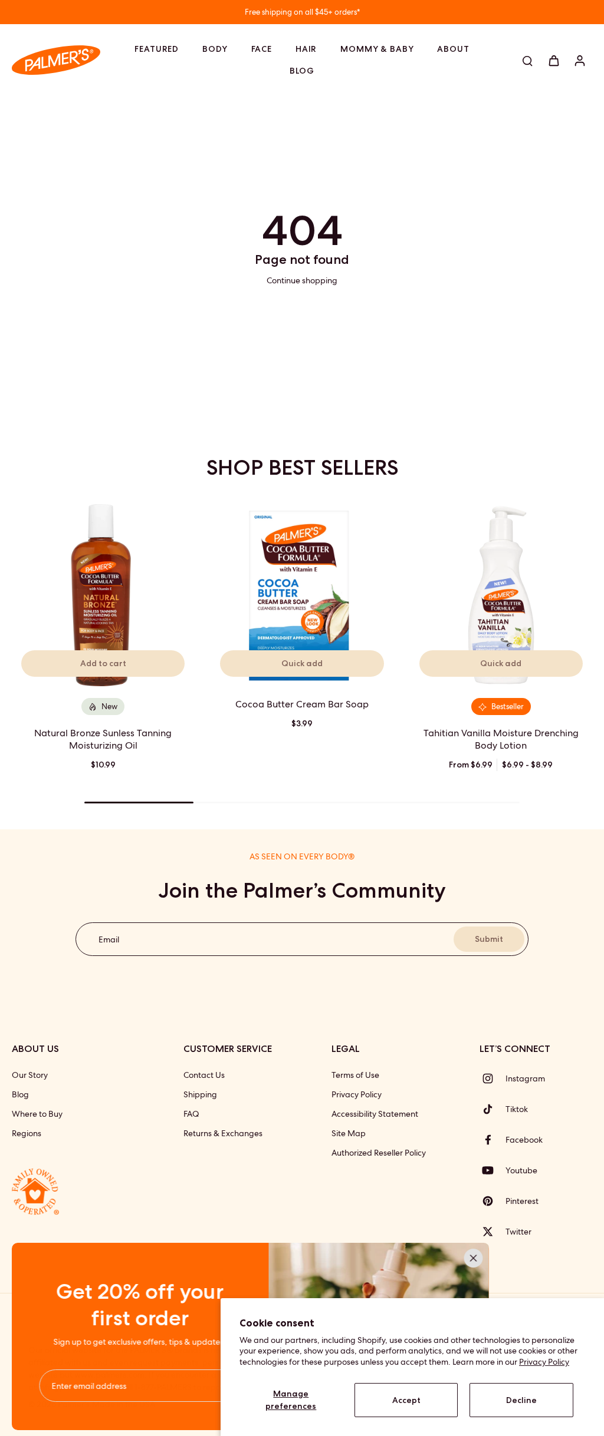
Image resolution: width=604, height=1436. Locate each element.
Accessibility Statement (374, 1114)
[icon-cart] (553, 60)
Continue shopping (302, 280)
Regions (26, 1133)
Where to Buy (37, 1114)
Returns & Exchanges (222, 1133)
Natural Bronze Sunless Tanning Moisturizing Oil (103, 739)
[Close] (474, 1258)
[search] (527, 60)
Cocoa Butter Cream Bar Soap (302, 704)
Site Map (348, 1133)
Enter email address (89, 1385)
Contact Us (204, 1075)
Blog (20, 1094)
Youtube (521, 1170)
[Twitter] (492, 1232)
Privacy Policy (544, 1361)
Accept (406, 1400)
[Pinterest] (492, 1201)
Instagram (525, 1078)
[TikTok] (492, 1109)
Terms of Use (355, 1075)
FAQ (191, 1114)
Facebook (524, 1139)
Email (109, 939)
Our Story (30, 1075)
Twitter (518, 1231)
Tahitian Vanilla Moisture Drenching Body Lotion (501, 739)
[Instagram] (492, 1078)
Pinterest (522, 1201)
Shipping (200, 1094)
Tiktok (516, 1109)
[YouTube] (492, 1170)
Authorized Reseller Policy (378, 1152)
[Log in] (579, 60)
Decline (521, 1400)
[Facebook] (492, 1140)
